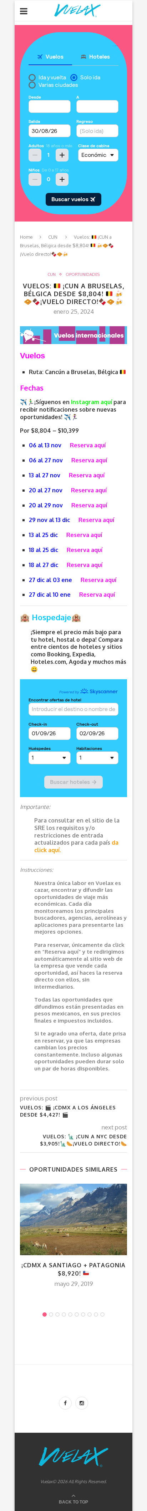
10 (102, 1314)
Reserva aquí (88, 445)
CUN (52, 237)
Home (26, 237)
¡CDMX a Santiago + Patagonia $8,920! (73, 1269)
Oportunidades (83, 274)
